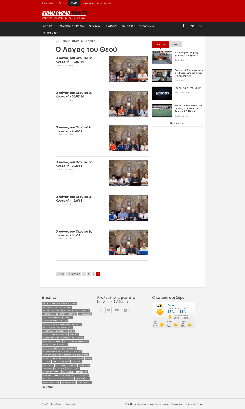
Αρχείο (62, 2)
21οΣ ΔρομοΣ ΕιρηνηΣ (52, 317)
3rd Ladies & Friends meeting (55, 334)
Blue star (47, 378)
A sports (46, 361)
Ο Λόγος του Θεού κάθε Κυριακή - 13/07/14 (74, 59)
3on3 (72, 331)
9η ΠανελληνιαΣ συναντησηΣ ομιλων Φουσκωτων (63, 358)
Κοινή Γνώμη (56, 404)
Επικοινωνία (70, 404)
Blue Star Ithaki (60, 378)
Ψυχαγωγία (146, 26)
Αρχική (45, 404)
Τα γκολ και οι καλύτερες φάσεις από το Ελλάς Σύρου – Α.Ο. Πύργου (188, 108)
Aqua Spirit (60, 368)
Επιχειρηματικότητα (71, 26)
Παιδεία (111, 26)
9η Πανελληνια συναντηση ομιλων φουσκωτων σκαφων (65, 355)
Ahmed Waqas (61, 365)
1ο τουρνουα (48, 314)
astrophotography (51, 372)
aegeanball (76, 361)
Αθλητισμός (49, 32)
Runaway (199, 404)
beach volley (68, 372)
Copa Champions (69, 382)
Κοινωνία (94, 26)
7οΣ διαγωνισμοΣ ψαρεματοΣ (75, 341)
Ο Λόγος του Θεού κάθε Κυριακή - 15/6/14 (74, 198)
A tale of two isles (61, 361)
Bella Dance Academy (64, 375)
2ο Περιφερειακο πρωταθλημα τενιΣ (57, 327)
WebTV (74, 2)
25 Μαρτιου (67, 317)
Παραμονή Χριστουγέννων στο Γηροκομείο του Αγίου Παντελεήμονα (189, 73)
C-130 (71, 378)
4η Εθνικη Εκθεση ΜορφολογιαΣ (56, 338)
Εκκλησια (75, 41)
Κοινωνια (66, 41)
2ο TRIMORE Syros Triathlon (55, 321)
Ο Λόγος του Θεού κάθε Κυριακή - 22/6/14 (74, 164)
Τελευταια (162, 44)
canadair (80, 378)
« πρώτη (60, 273)
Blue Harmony (82, 375)
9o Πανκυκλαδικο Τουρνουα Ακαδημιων (59, 348)
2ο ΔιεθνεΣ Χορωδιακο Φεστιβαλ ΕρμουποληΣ (62, 324)
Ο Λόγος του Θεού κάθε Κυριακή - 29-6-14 (74, 129)
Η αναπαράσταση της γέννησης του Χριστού (186, 54)
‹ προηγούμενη (73, 273)
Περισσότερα (177, 123)
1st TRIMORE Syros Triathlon (76, 310)
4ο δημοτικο (77, 338)
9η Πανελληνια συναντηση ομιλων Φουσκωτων (62, 351)
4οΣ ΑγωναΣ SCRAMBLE (52, 341)
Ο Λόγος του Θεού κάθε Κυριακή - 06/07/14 (74, 94)
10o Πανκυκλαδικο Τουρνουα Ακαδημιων (60, 304)
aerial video (48, 365)
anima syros (84, 365)
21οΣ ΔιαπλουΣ (85, 314)
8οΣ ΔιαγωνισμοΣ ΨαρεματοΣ (55, 344)
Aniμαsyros (48, 368)
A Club (88, 358)
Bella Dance (48, 375)
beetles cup (81, 372)
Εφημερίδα (48, 2)
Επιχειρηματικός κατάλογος (97, 2)
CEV (87, 378)
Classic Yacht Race (51, 382)
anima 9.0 (73, 365)
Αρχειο (175, 44)
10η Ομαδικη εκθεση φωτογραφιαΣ (57, 307)
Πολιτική (47, 26)
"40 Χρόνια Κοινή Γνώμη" (188, 87)
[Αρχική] (65, 13)
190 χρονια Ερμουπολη (52, 310)
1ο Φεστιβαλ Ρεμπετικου (66, 314)
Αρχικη (58, 41)
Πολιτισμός (128, 26)
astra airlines (73, 368)
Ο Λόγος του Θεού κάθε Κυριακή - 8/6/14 (74, 233)
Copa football (84, 382)
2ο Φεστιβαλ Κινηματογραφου (55, 331)
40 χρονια (74, 334)
